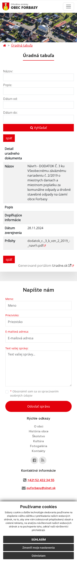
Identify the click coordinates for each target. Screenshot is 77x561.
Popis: (7, 85)
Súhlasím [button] (38, 539)
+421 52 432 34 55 (40, 480)
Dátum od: (10, 98)
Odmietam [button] (39, 555)
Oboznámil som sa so (34, 393)
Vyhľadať (40, 127)
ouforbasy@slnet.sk (40, 488)
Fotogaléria (38, 446)
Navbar (9, 6)
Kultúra (38, 441)
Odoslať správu (38, 406)
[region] (38, 199)
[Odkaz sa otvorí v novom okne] (34, 460)
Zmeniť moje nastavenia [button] (38, 547)
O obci (38, 426)
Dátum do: (10, 112)
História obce (38, 431)
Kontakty (38, 451)
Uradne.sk (60, 265)
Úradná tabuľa (22, 45)
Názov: (8, 71)
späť (9, 138)
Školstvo (38, 436)
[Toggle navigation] (68, 6)
